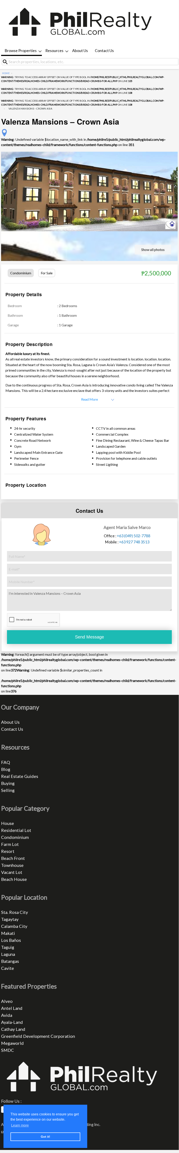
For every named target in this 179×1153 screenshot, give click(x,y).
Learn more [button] (20, 1125)
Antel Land (11, 1008)
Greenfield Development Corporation (38, 1036)
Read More (89, 399)
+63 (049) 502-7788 (133, 536)
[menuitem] (21, 51)
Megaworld (12, 1043)
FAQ (5, 762)
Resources (54, 50)
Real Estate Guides (19, 776)
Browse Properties (21, 50)
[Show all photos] (89, 191)
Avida (6, 1015)
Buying (8, 783)
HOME (6, 73)
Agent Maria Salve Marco (127, 527)
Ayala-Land (12, 1022)
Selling (8, 790)
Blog (5, 769)
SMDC (7, 1050)
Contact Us (104, 50)
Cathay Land (13, 1029)
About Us (80, 50)
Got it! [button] (45, 1136)
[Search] (6, 62)
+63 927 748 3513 (134, 542)
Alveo (7, 1001)
